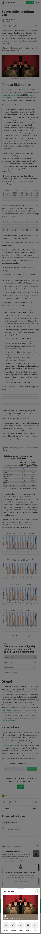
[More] (35, 925)
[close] (37, 891)
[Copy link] (6, 925)
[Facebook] (13, 925)
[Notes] (28, 925)
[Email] (20, 925)
